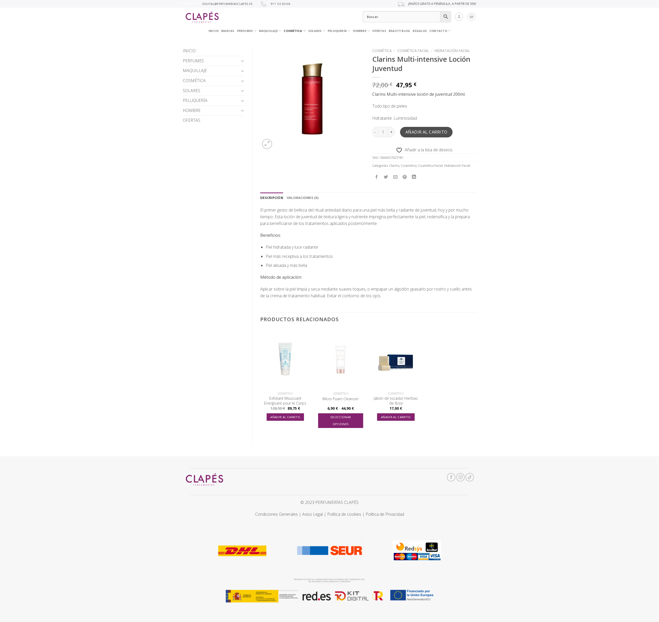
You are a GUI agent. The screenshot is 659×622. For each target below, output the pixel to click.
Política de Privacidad (385, 514)
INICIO (214, 31)
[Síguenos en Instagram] (460, 477)
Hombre (359, 31)
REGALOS (420, 31)
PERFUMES (245, 31)
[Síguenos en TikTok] (469, 477)
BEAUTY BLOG (399, 31)
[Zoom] (267, 144)
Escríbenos (190, 3)
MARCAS (227, 31)
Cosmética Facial (413, 50)
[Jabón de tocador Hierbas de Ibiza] (396, 359)
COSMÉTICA (293, 31)
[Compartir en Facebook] (376, 177)
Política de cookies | (346, 514)
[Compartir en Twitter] (386, 177)
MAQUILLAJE (195, 70)
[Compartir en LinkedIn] (414, 177)
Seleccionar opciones (340, 420)
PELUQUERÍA (337, 31)
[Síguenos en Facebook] (451, 477)
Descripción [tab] (271, 197)
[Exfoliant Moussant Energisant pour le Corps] (285, 359)
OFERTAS (379, 31)
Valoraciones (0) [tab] (302, 197)
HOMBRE (192, 110)
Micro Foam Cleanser (341, 399)
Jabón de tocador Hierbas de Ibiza (396, 401)
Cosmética (382, 50)
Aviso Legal (312, 514)
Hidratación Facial (452, 50)
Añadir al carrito (426, 132)
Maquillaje (268, 31)
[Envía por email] (395, 177)
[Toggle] (242, 61)
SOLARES (315, 31)
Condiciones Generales (276, 514)
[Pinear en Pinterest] (404, 177)
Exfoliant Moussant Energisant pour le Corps (285, 401)
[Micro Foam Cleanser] (341, 359)
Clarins (394, 165)
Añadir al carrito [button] (285, 417)
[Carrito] (471, 17)
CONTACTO (438, 31)
